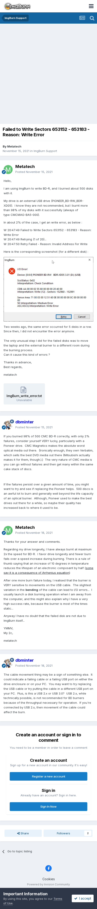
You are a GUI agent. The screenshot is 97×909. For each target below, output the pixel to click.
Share (24, 833)
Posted (34, 172)
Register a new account (48, 776)
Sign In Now (48, 806)
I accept (84, 898)
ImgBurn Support (45, 151)
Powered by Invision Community (48, 884)
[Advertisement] (48, 74)
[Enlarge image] (48, 289)
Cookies (48, 879)
